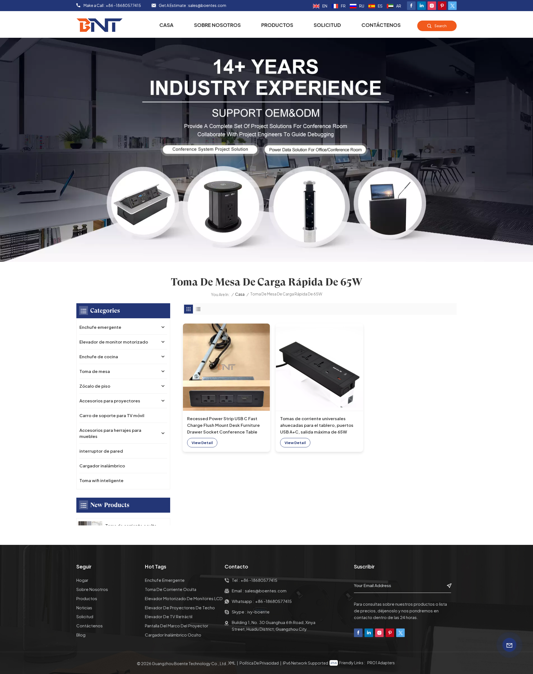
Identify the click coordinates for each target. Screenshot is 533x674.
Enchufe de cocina (98, 356)
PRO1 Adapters (381, 662)
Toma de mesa (94, 371)
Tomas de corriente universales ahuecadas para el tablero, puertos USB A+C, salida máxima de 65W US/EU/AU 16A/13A (316, 425)
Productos (277, 25)
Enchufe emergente (100, 327)
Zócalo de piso (94, 386)
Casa (166, 25)
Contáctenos (381, 25)
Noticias (84, 607)
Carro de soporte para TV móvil (111, 415)
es (380, 5)
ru (361, 5)
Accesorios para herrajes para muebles (110, 433)
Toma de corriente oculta (170, 589)
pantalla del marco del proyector (176, 625)
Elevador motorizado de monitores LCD (184, 598)
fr (343, 5)
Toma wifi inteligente (101, 480)
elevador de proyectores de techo (180, 607)
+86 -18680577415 (123, 5)
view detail (202, 442)
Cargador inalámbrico (102, 465)
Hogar (82, 580)
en (324, 5)
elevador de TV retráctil (168, 616)
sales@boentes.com (207, 5)
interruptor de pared (101, 450)
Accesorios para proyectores (109, 400)
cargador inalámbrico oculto (173, 634)
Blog (81, 634)
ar (398, 5)
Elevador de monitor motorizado (113, 341)
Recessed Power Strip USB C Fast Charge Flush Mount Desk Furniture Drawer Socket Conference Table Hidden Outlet (223, 425)
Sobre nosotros (217, 25)
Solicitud (327, 25)
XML (231, 662)
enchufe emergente (165, 580)
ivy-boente (258, 611)
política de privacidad (259, 662)
